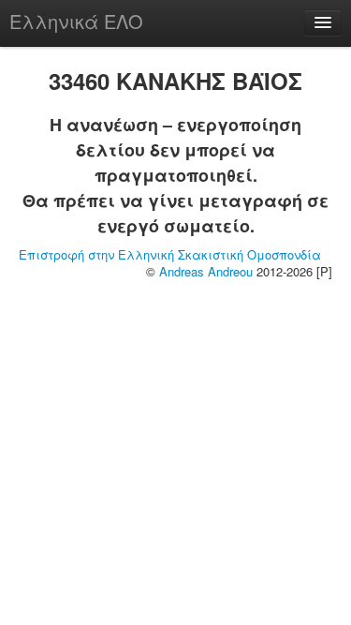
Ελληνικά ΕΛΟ (76, 21)
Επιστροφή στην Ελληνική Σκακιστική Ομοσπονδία (170, 254)
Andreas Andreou (206, 271)
